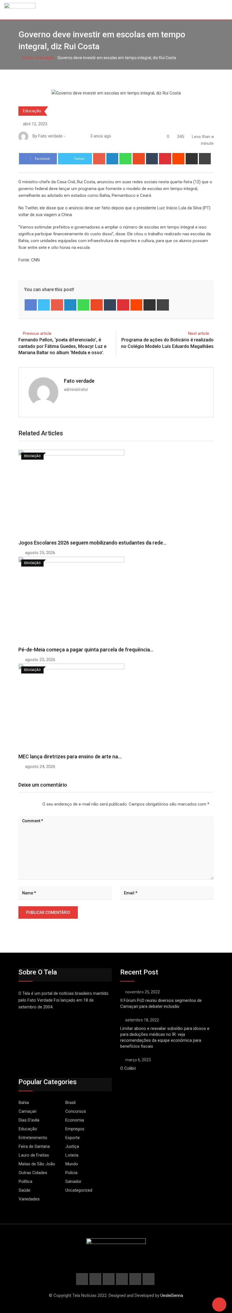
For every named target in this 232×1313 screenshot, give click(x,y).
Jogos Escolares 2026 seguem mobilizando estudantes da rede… (92, 543)
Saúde (24, 1190)
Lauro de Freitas (34, 1155)
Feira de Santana (34, 1146)
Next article (198, 333)
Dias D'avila (29, 1120)
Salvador (73, 1181)
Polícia (71, 1172)
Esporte (72, 1137)
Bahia (24, 1102)
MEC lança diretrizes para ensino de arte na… (69, 756)
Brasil (70, 1102)
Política (25, 1181)
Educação (45, 57)
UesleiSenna (171, 1295)
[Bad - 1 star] (18, 804)
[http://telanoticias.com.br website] (68, 136)
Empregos (74, 1128)
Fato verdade (79, 381)
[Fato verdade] (74, 136)
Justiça (72, 1146)
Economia (74, 1120)
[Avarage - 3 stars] (27, 804)
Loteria (71, 1155)
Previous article (37, 333)
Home (27, 57)
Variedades (29, 1199)
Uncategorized (78, 1190)
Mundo (71, 1163)
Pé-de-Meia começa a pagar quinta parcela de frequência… (85, 650)
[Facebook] (31, 305)
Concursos (75, 1111)
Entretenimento (33, 1137)
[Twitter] (44, 305)
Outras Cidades (33, 1172)
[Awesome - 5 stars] (37, 804)
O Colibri (128, 1068)
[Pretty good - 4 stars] (32, 804)
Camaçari (27, 1111)
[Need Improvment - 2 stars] (23, 804)
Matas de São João (37, 1163)
